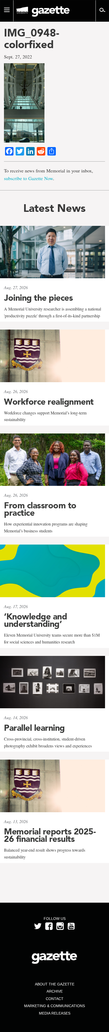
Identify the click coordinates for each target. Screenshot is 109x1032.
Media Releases (54, 1013)
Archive (55, 991)
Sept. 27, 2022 (18, 56)
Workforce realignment (49, 401)
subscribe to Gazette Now (28, 178)
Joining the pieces (38, 298)
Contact (54, 999)
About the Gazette (54, 984)
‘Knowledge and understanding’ (35, 620)
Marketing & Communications (54, 1006)
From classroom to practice (40, 509)
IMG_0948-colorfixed (31, 38)
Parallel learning (34, 728)
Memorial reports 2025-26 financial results (50, 835)
